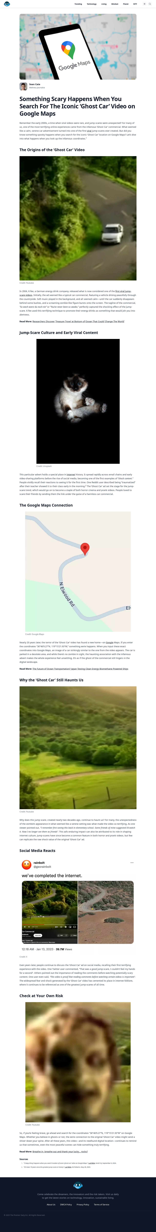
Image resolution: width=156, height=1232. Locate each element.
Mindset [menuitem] (114, 4)
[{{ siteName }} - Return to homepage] (7, 3)
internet (71, 474)
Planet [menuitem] (125, 4)
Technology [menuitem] (92, 4)
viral (89, 130)
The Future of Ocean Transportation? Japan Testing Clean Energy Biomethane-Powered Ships (80, 668)
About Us (51, 1204)
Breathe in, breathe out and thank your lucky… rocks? (60, 1151)
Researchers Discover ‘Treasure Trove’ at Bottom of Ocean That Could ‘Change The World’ (78, 321)
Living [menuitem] (104, 4)
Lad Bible (91, 1163)
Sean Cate (34, 84)
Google (109, 642)
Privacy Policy (83, 1204)
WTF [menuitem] (135, 4)
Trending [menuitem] (78, 4)
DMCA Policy (66, 1204)
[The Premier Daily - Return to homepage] (78, 1185)
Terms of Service (101, 1204)
